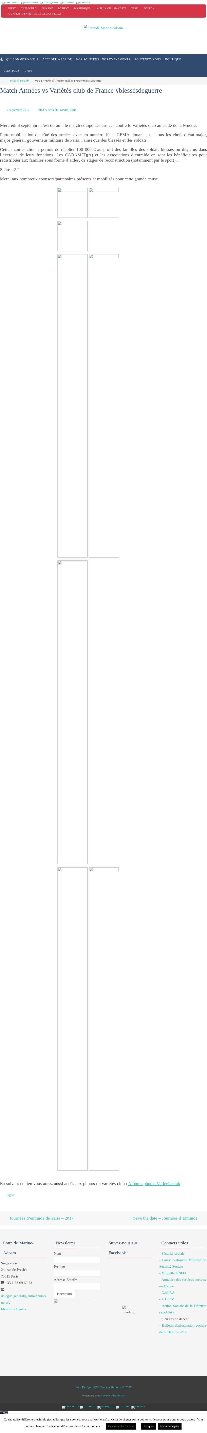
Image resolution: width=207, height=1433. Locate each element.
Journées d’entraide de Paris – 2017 (41, 1215)
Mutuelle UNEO (174, 1269)
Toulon (149, 8)
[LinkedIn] (30, 3)
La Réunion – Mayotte (111, 8)
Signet (10, 1193)
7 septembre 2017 (18, 109)
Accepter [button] (148, 1426)
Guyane (47, 8)
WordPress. (119, 1391)
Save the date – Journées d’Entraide (166, 1215)
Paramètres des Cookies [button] (121, 1426)
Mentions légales (13, 1305)
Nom (57, 1250)
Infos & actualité (19, 80)
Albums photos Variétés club (154, 1182)
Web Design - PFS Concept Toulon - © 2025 (104, 1383)
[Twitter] (83, 3)
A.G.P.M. (168, 1295)
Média (64, 109)
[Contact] (67, 3)
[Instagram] (48, 3)
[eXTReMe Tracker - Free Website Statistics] (4, 1414)
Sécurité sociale (173, 1250)
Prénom (59, 1263)
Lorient (63, 8)
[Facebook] (10, 3)
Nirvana (105, 1391)
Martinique (82, 8)
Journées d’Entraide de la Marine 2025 (35, 13)
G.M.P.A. (169, 1289)
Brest (12, 8)
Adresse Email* (65, 1276)
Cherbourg (29, 8)
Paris (135, 8)
